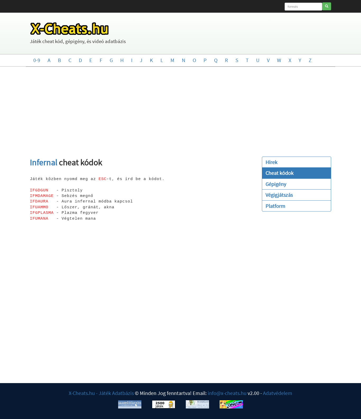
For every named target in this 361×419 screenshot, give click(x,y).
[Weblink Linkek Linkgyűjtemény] (130, 404)
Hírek (271, 162)
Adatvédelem (277, 393)
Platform (275, 206)
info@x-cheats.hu (227, 393)
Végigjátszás (279, 194)
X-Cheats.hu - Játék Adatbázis (101, 393)
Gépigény (276, 184)
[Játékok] (164, 404)
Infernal (43, 162)
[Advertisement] (180, 109)
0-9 (36, 60)
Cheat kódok (280, 173)
